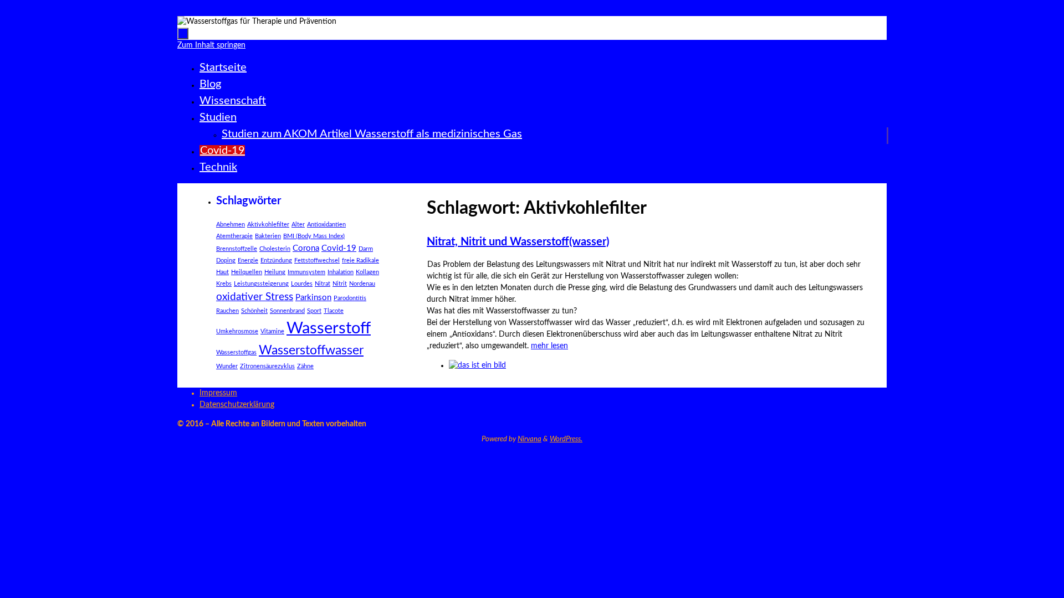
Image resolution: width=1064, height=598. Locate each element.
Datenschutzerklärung (237, 405)
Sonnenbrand (287, 311)
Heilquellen (246, 272)
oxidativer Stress (254, 297)
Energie (248, 260)
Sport (314, 311)
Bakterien (268, 236)
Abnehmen (230, 224)
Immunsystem (306, 272)
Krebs (224, 284)
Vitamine (272, 331)
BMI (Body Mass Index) (314, 236)
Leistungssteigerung (261, 284)
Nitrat (322, 284)
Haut (222, 272)
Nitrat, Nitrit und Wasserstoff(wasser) (518, 242)
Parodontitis (350, 298)
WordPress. (566, 439)
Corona (306, 248)
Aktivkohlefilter (268, 224)
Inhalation (341, 272)
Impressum (218, 393)
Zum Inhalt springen (38, 10)
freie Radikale (360, 260)
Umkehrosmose (237, 331)
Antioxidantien (326, 224)
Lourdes (302, 284)
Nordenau (362, 284)
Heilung (274, 272)
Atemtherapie (234, 236)
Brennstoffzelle (236, 249)
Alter (298, 224)
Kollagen (367, 272)
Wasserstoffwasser (311, 350)
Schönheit (254, 311)
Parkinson (313, 297)
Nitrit (339, 284)
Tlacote (334, 311)
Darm (366, 249)
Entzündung (276, 260)
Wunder (227, 366)
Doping (226, 260)
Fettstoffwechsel (317, 260)
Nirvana (529, 439)
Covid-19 (338, 248)
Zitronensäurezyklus (267, 366)
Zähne (305, 366)
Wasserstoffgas (236, 352)
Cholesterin (274, 249)
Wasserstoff (329, 328)
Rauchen (227, 311)
